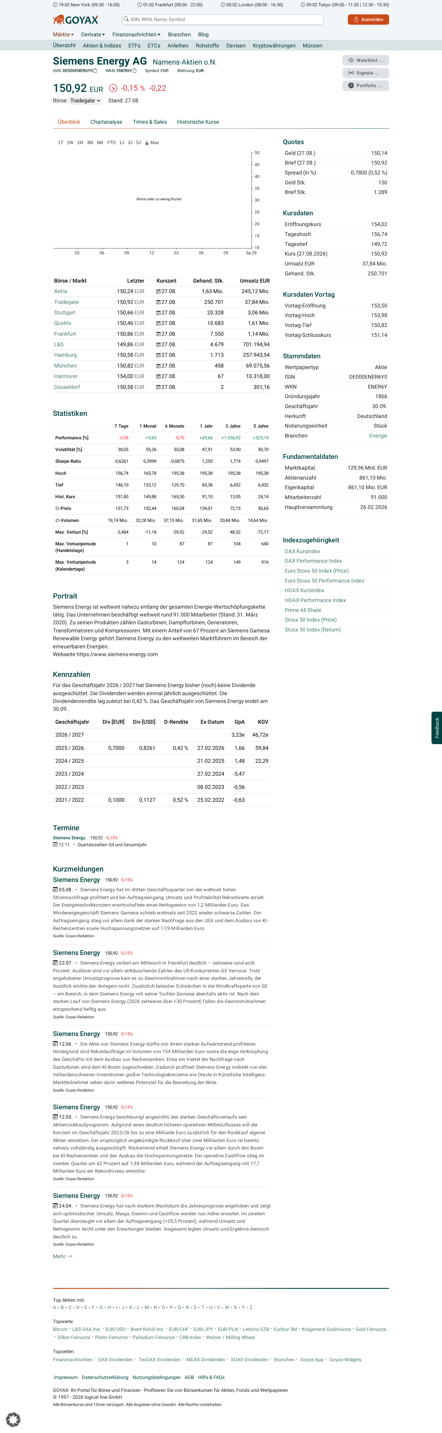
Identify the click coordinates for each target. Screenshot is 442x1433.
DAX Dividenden (115, 1359)
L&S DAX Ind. (86, 1329)
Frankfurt (65, 334)
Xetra (60, 291)
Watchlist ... (370, 60)
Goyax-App (312, 1359)
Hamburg (65, 355)
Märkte (61, 35)
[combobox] (222, 19)
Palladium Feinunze (154, 1337)
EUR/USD (116, 1329)
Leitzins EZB (256, 1329)
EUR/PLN (228, 1329)
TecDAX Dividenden (159, 1359)
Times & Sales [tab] (150, 122)
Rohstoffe (207, 46)
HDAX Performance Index (315, 600)
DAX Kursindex (302, 551)
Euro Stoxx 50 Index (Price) (317, 571)
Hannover (66, 376)
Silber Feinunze (74, 1337)
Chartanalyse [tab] (106, 122)
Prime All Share (303, 610)
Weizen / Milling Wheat (230, 1337)
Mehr (60, 1256)
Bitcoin (60, 1329)
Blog (203, 35)
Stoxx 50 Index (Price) (311, 620)
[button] (13, 1420)
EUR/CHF (179, 1329)
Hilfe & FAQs (211, 1377)
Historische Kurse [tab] (198, 122)
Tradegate (66, 302)
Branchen (179, 35)
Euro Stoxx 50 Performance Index (324, 581)
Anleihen (178, 46)
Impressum (66, 1377)
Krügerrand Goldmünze (326, 1329)
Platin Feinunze (111, 1337)
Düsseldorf (67, 387)
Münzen (312, 46)
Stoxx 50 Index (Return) (313, 630)
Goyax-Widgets (345, 1359)
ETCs (154, 46)
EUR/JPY (203, 1329)
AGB (189, 1377)
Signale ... (368, 73)
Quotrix (62, 323)
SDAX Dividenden (249, 1359)
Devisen (236, 46)
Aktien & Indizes (102, 46)
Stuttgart (64, 313)
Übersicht (64, 45)
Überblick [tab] (69, 122)
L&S (59, 344)
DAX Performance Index (313, 561)
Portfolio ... (369, 85)
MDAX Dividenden (205, 1359)
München (65, 366)
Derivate (91, 35)
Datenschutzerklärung (105, 1377)
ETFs (134, 46)
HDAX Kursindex (304, 591)
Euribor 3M (285, 1329)
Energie (378, 436)
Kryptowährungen (274, 46)
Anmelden (372, 19)
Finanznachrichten (134, 35)
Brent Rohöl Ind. (147, 1329)
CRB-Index (190, 1337)
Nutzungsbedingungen (157, 1377)
